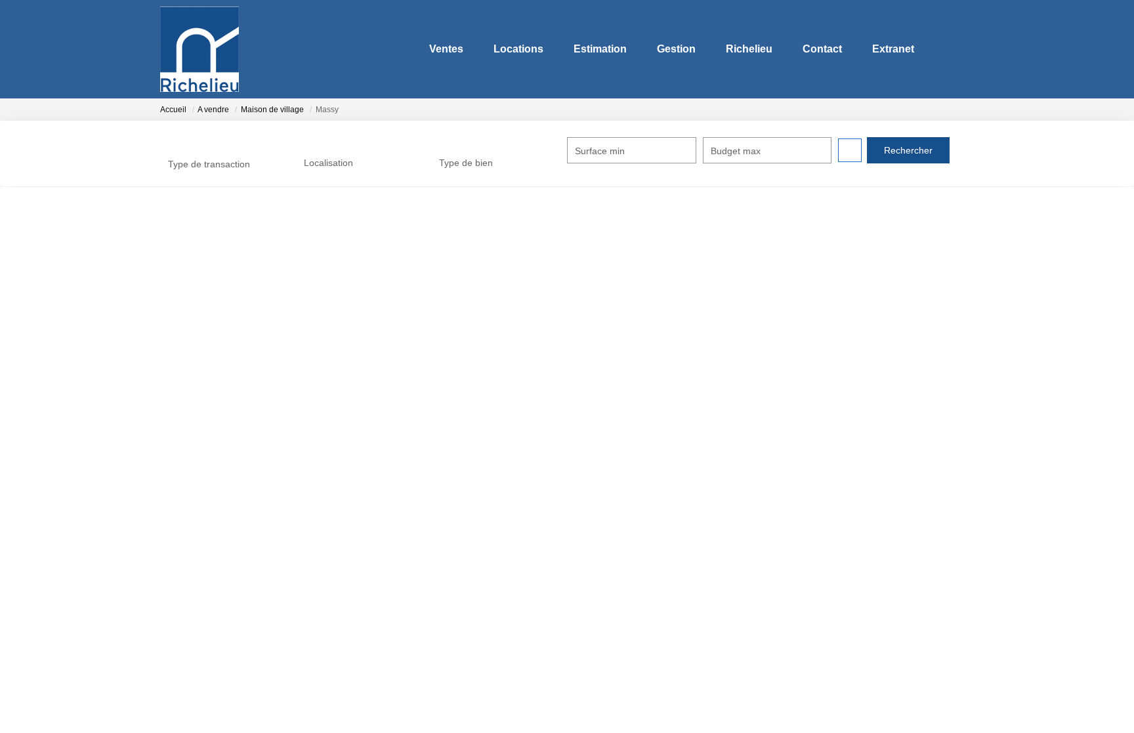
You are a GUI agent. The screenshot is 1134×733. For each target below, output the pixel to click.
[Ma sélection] (946, 49)
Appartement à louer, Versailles (850, 558)
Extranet (893, 48)
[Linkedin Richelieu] (604, 691)
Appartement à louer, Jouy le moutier (862, 581)
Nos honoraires (608, 537)
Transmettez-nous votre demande (237, 357)
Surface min (600, 151)
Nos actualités (398, 514)
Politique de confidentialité (631, 581)
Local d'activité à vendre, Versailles (858, 537)
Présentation (186, 558)
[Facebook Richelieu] (530, 691)
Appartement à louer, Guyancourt (855, 603)
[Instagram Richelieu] (567, 691)
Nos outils (389, 558)
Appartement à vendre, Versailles (854, 514)
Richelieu (749, 48)
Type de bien (466, 162)
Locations (518, 48)
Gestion (676, 48)
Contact (822, 48)
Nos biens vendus (406, 537)
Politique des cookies (620, 603)
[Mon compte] (963, 49)
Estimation (600, 48)
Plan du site (601, 625)
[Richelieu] (199, 49)
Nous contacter (191, 537)
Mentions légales (612, 558)
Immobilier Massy (214, 322)
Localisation (328, 162)
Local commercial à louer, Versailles (860, 625)
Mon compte (603, 514)
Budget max (736, 151)
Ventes (446, 48)
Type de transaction (209, 164)
